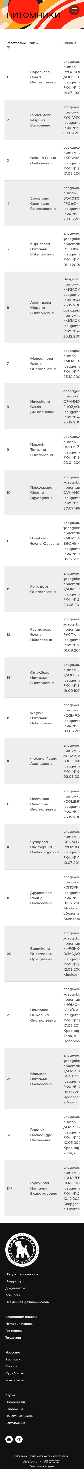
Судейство (14, 1373)
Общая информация (21, 1274)
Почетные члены (19, 1415)
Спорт (11, 1366)
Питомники (15, 1402)
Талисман (13, 1337)
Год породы (14, 1330)
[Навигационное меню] (74, 9)
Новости (12, 1352)
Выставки (13, 1359)
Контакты (14, 1380)
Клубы (10, 1395)
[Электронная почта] (9, 1442)
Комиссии (13, 1295)
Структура (15, 1281)
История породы (19, 1323)
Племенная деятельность (27, 1301)
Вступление (15, 1422)
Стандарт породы (21, 1316)
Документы (15, 1288)
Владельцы (14, 1408)
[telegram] (19, 1442)
